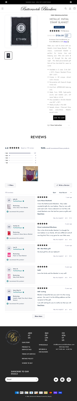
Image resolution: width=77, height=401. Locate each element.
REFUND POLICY (27, 359)
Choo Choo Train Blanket (20, 207)
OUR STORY (26, 342)
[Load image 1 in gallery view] (8, 55)
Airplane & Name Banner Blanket (22, 234)
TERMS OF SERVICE (28, 354)
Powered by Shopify (46, 396)
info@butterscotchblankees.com (63, 344)
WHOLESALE (43, 345)
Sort (54, 193)
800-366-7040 (64, 347)
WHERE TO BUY (27, 363)
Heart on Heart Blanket (19, 256)
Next (71, 2)
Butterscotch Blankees (35, 396)
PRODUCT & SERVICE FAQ (26, 348)
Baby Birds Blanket (18, 277)
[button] (2, 8)
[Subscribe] (36, 379)
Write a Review (65, 185)
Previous (6, 2)
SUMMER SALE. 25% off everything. (38, 2)
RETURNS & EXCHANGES (43, 350)
